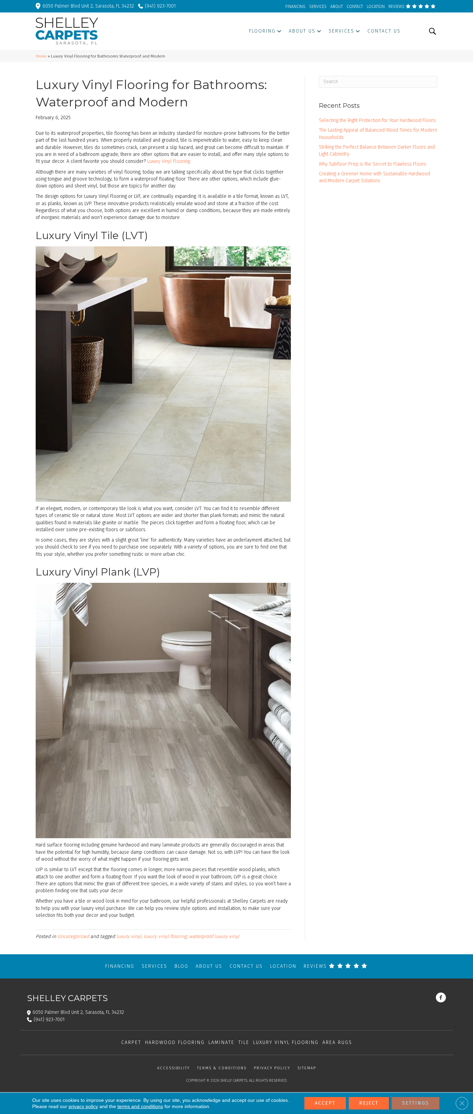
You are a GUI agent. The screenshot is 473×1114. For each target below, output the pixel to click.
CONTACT (355, 6)
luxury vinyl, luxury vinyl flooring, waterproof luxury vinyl (177, 936)
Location (283, 966)
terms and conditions (140, 1106)
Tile (243, 1042)
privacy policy (83, 1106)
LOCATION (376, 6)
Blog (181, 966)
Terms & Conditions (222, 1068)
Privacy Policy (272, 1068)
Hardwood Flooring (175, 1042)
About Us (209, 966)
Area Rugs (337, 1042)
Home (41, 56)
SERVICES (318, 6)
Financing (119, 966)
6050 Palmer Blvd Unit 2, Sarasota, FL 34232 (88, 6)
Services (154, 966)
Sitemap (306, 1068)
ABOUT (336, 6)
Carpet (131, 1042)
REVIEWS (397, 6)
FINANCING (295, 6)
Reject (368, 1103)
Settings (415, 1103)
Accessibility (173, 1068)
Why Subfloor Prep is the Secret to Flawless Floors (372, 164)
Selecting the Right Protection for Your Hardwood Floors (377, 120)
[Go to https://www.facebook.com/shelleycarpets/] (441, 998)
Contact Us (246, 966)
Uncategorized (73, 936)
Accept (325, 1103)
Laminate (221, 1042)
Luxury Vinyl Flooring (168, 161)
